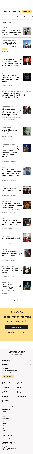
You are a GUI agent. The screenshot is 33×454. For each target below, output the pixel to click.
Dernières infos (7, 17)
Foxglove (7, 450)
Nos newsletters (6, 364)
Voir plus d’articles (16, 301)
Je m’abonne (16, 327)
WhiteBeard (14, 448)
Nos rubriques (6, 360)
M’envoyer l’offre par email (16, 332)
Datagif (8, 447)
